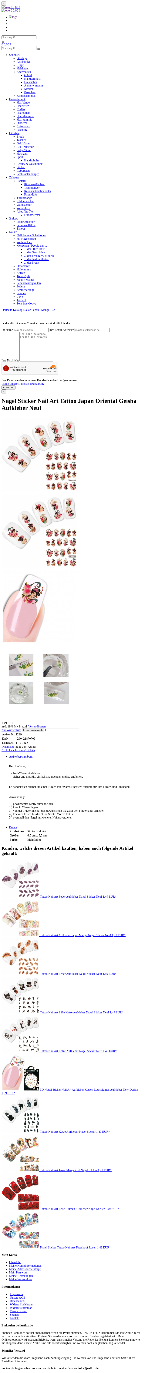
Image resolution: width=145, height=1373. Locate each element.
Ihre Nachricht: (10, 360)
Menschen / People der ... (32, 245)
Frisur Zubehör (26, 221)
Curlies (21, 109)
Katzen (21, 272)
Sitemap (14, 1314)
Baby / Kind (24, 150)
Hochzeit (22, 153)
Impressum (16, 1294)
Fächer (21, 167)
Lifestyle (14, 133)
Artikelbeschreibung (14, 750)
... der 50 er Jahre (34, 249)
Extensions (23, 126)
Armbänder (23, 61)
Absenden (8, 387)
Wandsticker (24, 204)
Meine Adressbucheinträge (25, 1269)
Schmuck (14, 54)
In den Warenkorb (32, 730)
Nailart (13, 232)
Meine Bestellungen (21, 1275)
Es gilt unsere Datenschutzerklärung (23, 383)
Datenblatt (8, 746)
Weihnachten (24, 242)
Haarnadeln (23, 112)
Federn (21, 286)
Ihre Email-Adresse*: (62, 329)
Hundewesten (32, 215)
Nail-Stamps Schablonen (31, 235)
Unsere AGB (17, 1297)
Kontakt (14, 1318)
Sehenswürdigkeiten (29, 283)
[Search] (3, 42)
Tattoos (21, 228)
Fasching (22, 129)
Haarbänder (24, 102)
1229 (53, 310)
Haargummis (24, 119)
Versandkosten (37, 726)
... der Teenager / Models (39, 255)
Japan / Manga (25, 279)
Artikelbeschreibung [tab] (21, 756)
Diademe (22, 123)
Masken (29, 88)
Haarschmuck (17, 99)
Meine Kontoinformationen (25, 1265)
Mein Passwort (18, 1272)
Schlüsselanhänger (28, 174)
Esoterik (21, 180)
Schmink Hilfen (26, 225)
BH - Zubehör (25, 146)
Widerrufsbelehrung (21, 1304)
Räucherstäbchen (34, 184)
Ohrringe (22, 58)
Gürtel (28, 75)
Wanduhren (23, 208)
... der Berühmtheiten (36, 259)
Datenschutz (17, 1301)
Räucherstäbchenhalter (37, 191)
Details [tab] (13, 827)
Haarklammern (25, 116)
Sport (20, 157)
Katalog (17, 310)
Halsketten (23, 68)
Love (20, 296)
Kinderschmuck (26, 95)
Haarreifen (23, 105)
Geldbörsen (23, 143)
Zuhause (14, 177)
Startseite (7, 310)
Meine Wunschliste (20, 1279)
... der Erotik (31, 262)
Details (30, 750)
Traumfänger (31, 187)
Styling (13, 218)
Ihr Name (7, 329)
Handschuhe (31, 160)
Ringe (20, 65)
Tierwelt (21, 300)
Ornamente (23, 266)
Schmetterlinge (25, 289)
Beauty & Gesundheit (29, 163)
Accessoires (24, 71)
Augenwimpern (33, 85)
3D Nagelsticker (26, 238)
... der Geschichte (34, 252)
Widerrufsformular (21, 1307)
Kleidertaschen (25, 201)
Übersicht (15, 1262)
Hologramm (24, 269)
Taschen (21, 140)
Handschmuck (32, 78)
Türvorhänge (24, 197)
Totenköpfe (23, 276)
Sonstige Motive (26, 303)
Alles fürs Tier (25, 211)
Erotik (20, 136)
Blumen (21, 293)
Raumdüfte (30, 194)
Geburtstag (23, 170)
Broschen (29, 92)
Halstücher (30, 82)
